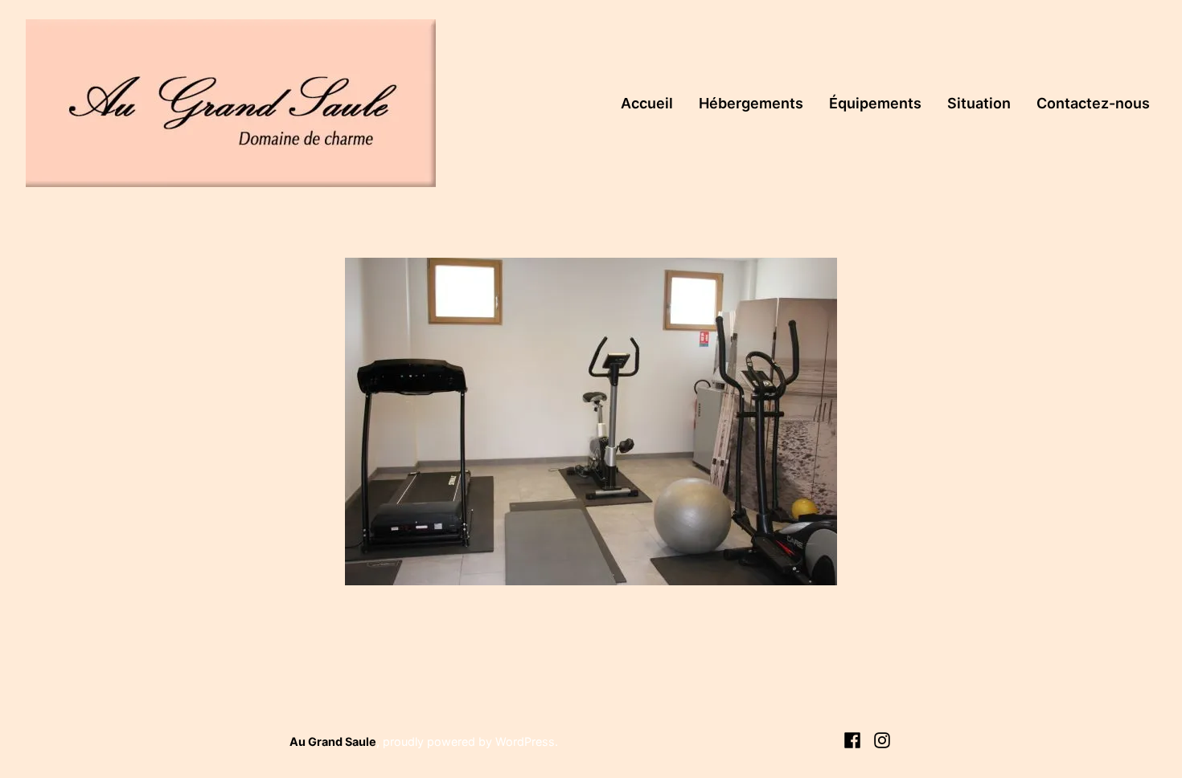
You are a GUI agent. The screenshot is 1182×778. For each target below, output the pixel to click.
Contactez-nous (1093, 103)
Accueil (647, 103)
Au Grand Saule (332, 741)
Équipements (875, 103)
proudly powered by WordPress (469, 741)
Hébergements (751, 103)
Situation (979, 103)
